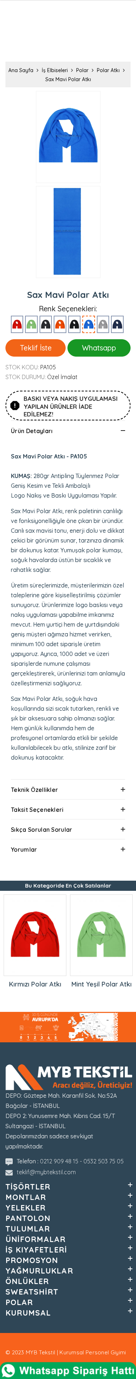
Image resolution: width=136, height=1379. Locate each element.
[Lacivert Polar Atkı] (117, 324)
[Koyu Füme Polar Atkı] (45, 324)
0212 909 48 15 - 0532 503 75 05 (82, 1161)
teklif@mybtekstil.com (46, 1172)
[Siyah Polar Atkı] (74, 324)
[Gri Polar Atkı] (103, 324)
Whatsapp (99, 347)
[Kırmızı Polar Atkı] (17, 324)
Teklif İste (35, 347)
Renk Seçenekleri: (68, 308)
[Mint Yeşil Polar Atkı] (31, 324)
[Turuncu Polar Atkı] (60, 324)
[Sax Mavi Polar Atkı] (88, 324)
